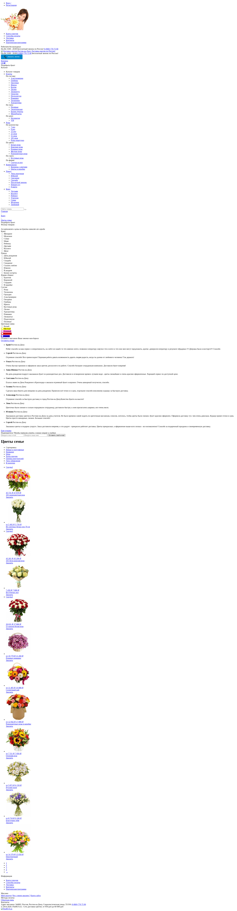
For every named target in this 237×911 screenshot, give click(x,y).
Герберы (14, 80)
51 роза (14, 136)
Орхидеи (14, 94)
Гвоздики (15, 83)
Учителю (15, 198)
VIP (12, 120)
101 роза (14, 138)
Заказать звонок (13, 57)
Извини (6, 268)
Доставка (10, 38)
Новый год (15, 185)
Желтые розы (16, 151)
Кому (8, 189)
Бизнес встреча (10, 273)
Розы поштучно (17, 140)
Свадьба (14, 180)
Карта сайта (36, 896)
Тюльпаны (15, 100)
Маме (6, 241)
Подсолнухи (16, 96)
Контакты (10, 40)
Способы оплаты (13, 36)
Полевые (14, 107)
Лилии (14, 89)
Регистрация (11, 5)
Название (10, 452)
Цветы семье (6, 220)
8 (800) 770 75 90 (51, 49)
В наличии (10, 463)
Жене (5, 251)
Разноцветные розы (19, 154)
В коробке (7, 285)
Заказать (9, 497)
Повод (8, 171)
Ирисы (14, 85)
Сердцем (7, 282)
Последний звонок (19, 182)
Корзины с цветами (19, 167)
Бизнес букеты (17, 112)
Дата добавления (13, 461)
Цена (8, 454)
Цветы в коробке (18, 169)
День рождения (17, 174)
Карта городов (12, 34)
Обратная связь (7, 900)
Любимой (15, 205)
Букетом (7, 278)
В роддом (7, 270)
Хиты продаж (12, 456)
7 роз (13, 127)
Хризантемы (16, 103)
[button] (208, 908)
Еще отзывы (6, 431)
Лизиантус (15, 92)
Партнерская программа (16, 42)
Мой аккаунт (6, 896)
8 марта (14, 187)
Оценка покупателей (15, 459)
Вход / (8, 3)
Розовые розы (16, 149)
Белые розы (16, 145)
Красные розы (17, 147)
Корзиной (7, 280)
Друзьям (14, 191)
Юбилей (14, 176)
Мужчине (15, 202)
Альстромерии (17, 78)
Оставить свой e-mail (56, 435)
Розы (8, 123)
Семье (13, 200)
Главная (4, 211)
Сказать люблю (10, 265)
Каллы (13, 87)
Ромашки (15, 98)
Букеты (9, 74)
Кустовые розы (17, 158)
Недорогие (15, 118)
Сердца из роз (17, 162)
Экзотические (17, 109)
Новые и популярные (15, 450)
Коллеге (14, 193)
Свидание (15, 178)
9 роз (13, 129)
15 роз (13, 131)
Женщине (7, 234)
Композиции (11, 165)
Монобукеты (16, 114)
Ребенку (14, 196)
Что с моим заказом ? (21, 896)
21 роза (14, 134)
